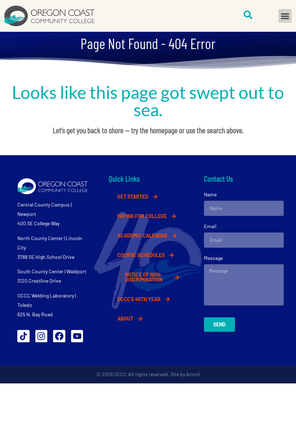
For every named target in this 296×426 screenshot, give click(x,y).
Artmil (193, 374)
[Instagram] (41, 336)
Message (213, 258)
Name (210, 194)
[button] (285, 16)
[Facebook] (59, 336)
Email (210, 226)
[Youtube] (77, 336)
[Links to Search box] (248, 14)
